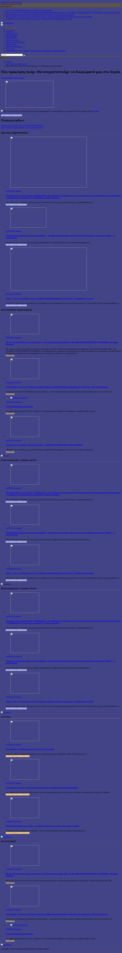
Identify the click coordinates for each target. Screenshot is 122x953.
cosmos (21, 78)
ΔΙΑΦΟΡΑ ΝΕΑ (12, 34)
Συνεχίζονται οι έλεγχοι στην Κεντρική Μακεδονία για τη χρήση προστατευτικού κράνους (40, 15)
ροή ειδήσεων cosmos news (11, 115)
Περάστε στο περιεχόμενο (11, 2)
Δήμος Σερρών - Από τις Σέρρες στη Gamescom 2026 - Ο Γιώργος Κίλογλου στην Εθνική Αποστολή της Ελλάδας (49, 17)
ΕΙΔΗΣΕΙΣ (10, 31)
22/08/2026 (10, 402)
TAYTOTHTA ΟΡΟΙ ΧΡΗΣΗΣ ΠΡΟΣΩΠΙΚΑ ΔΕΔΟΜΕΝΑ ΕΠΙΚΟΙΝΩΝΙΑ (36, 51)
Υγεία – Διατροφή (12, 40)
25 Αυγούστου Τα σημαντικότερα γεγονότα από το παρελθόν (29, 10)
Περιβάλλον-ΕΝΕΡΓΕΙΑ (15, 42)
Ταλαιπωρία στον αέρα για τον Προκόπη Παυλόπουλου (22, 125)
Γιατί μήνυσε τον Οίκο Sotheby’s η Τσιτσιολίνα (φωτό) (22, 128)
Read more (95, 111)
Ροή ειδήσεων (11, 29)
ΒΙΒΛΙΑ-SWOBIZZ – (14, 46)
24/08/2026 (10, 191)
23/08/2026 (10, 382)
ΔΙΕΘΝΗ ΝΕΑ (12, 36)
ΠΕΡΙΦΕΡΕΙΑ (11, 38)
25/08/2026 (10, 745)
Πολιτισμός (10, 49)
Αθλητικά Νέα (11, 44)
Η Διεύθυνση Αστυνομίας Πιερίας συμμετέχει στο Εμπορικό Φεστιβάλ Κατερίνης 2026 (39, 19)
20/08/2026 (10, 440)
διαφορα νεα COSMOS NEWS (18, 756)
